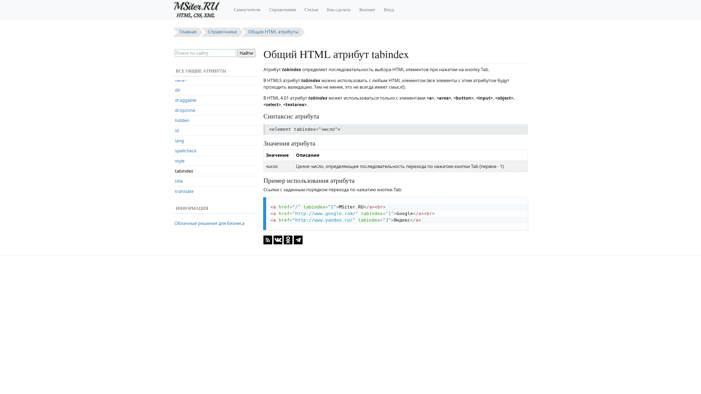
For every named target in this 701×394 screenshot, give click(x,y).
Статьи (311, 9)
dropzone (185, 110)
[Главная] (199, 9)
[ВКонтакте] (278, 240)
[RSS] (267, 240)
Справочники (282, 9)
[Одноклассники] (288, 240)
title (179, 181)
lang (179, 141)
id (177, 131)
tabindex (184, 171)
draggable (185, 100)
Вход (389, 9)
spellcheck (186, 151)
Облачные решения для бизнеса (209, 223)
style (180, 161)
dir (178, 90)
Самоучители (247, 9)
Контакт (367, 9)
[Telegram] (298, 240)
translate (184, 191)
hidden (182, 120)
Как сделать (339, 9)
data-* (181, 80)
